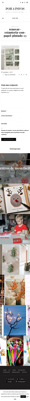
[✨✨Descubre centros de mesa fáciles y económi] (15, 168)
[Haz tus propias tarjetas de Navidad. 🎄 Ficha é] (15, 199)
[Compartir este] (19, 74)
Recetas (24, 372)
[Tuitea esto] (21, 74)
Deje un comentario (10, 75)
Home (4, 370)
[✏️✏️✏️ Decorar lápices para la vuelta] (15, 350)
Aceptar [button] (23, 396)
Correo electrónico (6, 116)
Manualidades (16, 372)
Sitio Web (4, 124)
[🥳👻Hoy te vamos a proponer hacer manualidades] (15, 320)
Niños (14, 370)
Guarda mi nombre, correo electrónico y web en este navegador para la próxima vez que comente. (15, 132)
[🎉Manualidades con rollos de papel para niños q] (15, 229)
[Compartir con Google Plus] (24, 74)
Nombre (3, 111)
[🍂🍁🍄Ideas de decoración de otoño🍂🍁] (15, 290)
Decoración (21, 370)
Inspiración (6, 372)
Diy (9, 370)
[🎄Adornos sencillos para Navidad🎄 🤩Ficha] (15, 259)
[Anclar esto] (26, 74)
